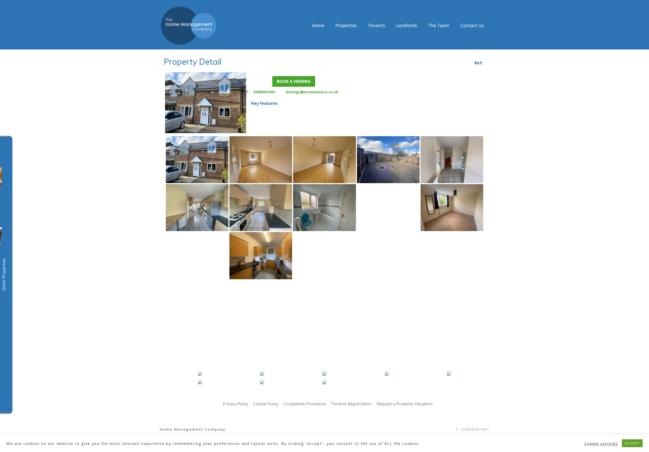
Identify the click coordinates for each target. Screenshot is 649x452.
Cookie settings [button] (601, 443)
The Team (438, 25)
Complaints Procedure (304, 404)
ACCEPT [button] (632, 443)
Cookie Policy (265, 404)
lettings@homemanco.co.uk (312, 92)
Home (318, 25)
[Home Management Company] (229, 25)
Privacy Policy (235, 404)
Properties (346, 25)
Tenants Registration (351, 404)
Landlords (406, 25)
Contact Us (472, 25)
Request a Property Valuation (404, 404)
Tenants (376, 25)
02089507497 (264, 92)
